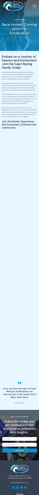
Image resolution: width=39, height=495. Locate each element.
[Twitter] (25, 487)
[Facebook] (13, 487)
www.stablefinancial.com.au (19, 482)
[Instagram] (17, 487)
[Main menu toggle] (35, 6)
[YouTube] (21, 487)
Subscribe (19, 450)
